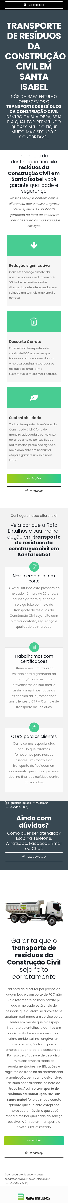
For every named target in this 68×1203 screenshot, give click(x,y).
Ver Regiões (34, 478)
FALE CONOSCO (36, 5)
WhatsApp (36, 490)
